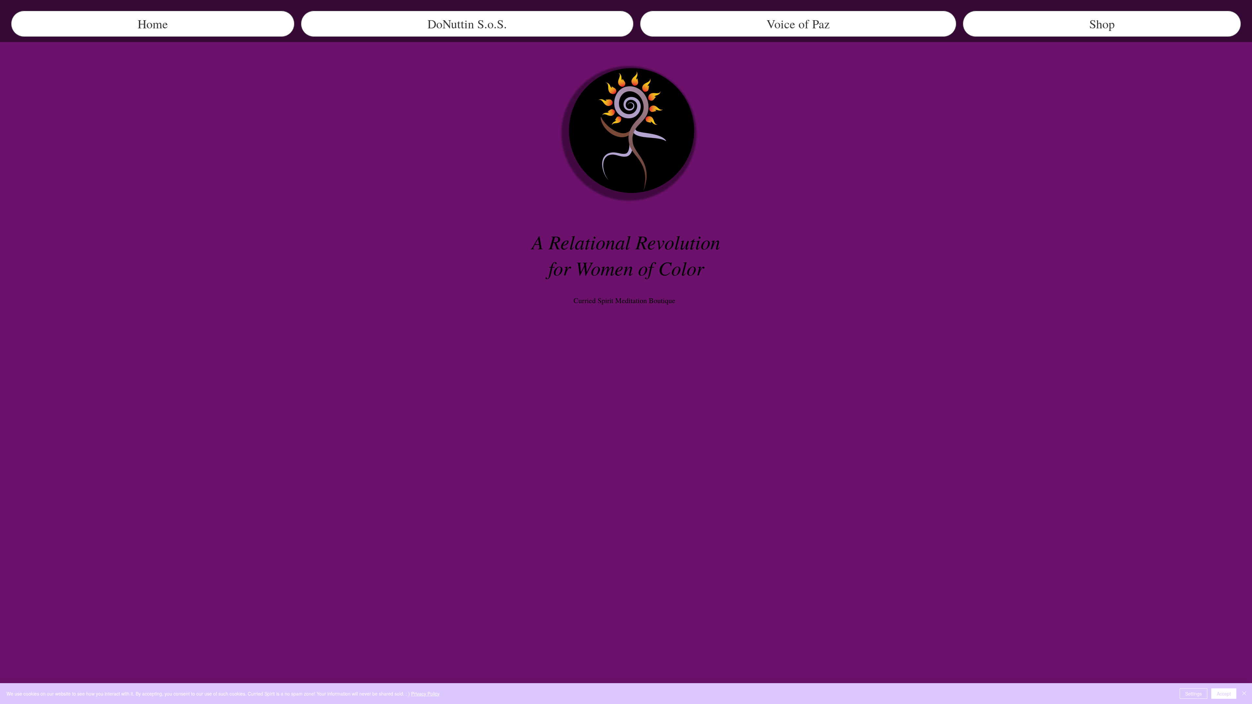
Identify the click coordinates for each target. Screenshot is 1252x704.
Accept (1224, 693)
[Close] (1244, 693)
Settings (1193, 693)
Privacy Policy (425, 693)
